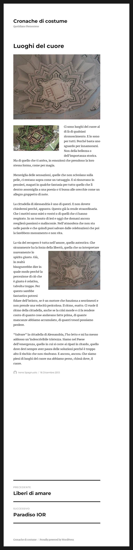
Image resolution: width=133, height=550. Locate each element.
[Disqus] (66, 432)
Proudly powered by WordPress (57, 539)
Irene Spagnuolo (27, 372)
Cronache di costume (40, 21)
